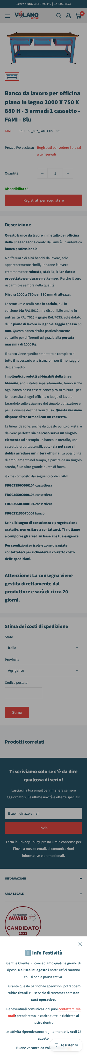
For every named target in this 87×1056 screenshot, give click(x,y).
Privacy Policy (29, 841)
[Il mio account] (68, 15)
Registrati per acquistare (43, 200)
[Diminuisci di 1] (42, 173)
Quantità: (12, 173)
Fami (8, 131)
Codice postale (16, 682)
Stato (9, 637)
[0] (78, 16)
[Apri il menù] (7, 16)
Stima (17, 712)
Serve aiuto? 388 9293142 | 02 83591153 (43, 4)
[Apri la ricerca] (59, 15)
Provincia (12, 659)
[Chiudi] (80, 943)
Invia (44, 827)
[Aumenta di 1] (68, 173)
